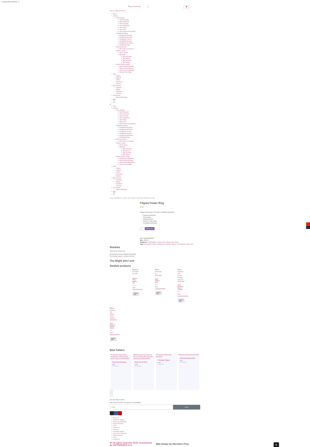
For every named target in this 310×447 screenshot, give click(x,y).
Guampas (119, 87)
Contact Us (116, 427)
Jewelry (115, 16)
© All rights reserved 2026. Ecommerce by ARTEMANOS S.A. (131, 443)
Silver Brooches (124, 21)
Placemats (119, 82)
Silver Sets (122, 29)
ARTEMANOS (118, 198)
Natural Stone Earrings (126, 68)
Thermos (119, 93)
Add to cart (149, 228)
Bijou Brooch (126, 58)
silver (192, 244)
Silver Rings (123, 27)
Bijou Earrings (127, 60)
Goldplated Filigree (122, 33)
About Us (116, 418)
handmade (168, 244)
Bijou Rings (126, 62)
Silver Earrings (123, 23)
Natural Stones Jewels (123, 64)
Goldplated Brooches (125, 37)
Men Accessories (121, 47)
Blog (114, 99)
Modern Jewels (121, 51)
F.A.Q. (114, 425)
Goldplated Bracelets (125, 35)
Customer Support (118, 420)
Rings (188, 244)
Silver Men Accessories (126, 49)
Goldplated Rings (124, 45)
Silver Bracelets (124, 20)
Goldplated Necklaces (126, 43)
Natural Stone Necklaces (127, 70)
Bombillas (119, 91)
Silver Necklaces (124, 25)
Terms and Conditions (119, 421)
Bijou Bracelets (127, 56)
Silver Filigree (120, 18)
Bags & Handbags (121, 97)
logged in (121, 256)
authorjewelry (147, 244)
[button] (148, 6)
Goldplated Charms (125, 39)
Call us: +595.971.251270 (117, 10)
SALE (114, 14)
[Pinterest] (120, 413)
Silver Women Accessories (127, 31)
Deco (114, 74)
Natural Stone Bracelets (126, 66)
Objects (118, 78)
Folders (118, 76)
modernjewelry (181, 244)
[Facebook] (116, 413)
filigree (154, 244)
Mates (118, 89)
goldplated (160, 244)
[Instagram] (112, 413)
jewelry (174, 244)
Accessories (116, 95)
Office (118, 80)
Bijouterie (122, 54)
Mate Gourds (117, 85)
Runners (118, 83)
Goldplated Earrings (125, 41)
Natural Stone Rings (125, 72)
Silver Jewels (123, 52)
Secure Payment (118, 423)
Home (111, 198)
